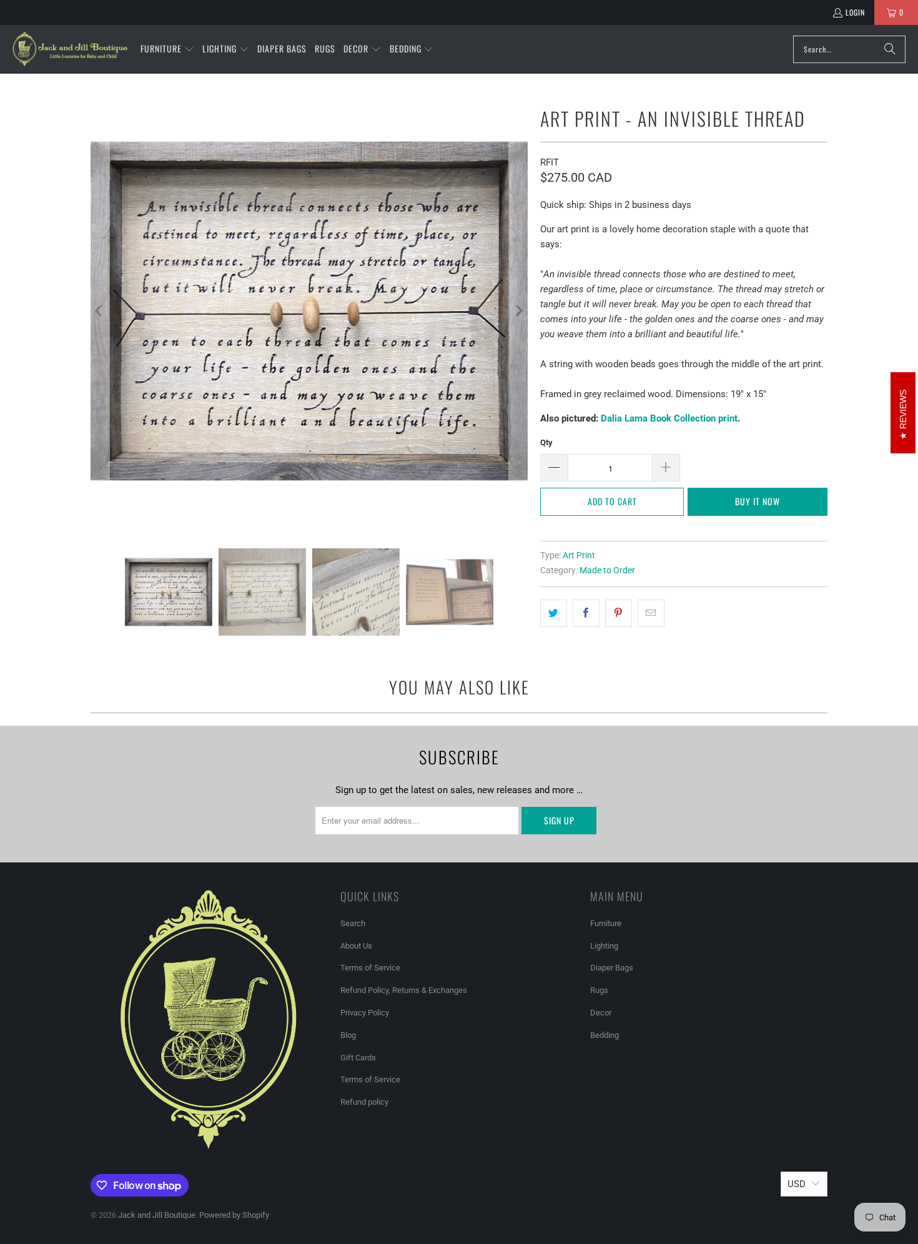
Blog (348, 1035)
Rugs (599, 990)
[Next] (518, 311)
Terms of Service (370, 967)
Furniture (605, 923)
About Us (356, 945)
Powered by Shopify (234, 1215)
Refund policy (364, 1102)
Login (855, 12)
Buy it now (757, 501)
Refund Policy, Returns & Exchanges (403, 990)
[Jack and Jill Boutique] (70, 49)
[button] (167, 49)
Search (352, 923)
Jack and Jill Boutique (156, 1215)
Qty (546, 442)
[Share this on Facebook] (586, 613)
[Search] (890, 49)
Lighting (604, 945)
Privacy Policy (364, 1012)
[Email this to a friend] (651, 613)
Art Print (579, 555)
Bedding (604, 1035)
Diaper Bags (611, 967)
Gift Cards (358, 1057)
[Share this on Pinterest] (618, 613)
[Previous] (100, 311)
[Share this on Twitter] (553, 613)
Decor (600, 1012)
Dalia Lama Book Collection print (669, 418)
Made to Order (607, 570)
